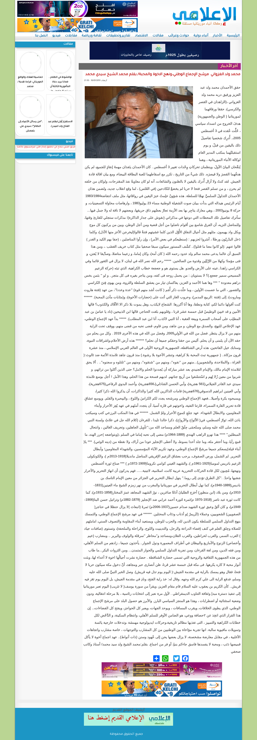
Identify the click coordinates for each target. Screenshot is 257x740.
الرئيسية (233, 36)
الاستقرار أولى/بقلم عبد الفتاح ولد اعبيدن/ (60, 124)
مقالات (158, 36)
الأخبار (217, 36)
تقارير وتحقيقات (118, 36)
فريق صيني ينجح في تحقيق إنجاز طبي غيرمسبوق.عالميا (46, 147)
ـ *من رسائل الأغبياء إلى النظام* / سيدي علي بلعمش (30, 126)
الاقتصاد (141, 36)
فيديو (56, 36)
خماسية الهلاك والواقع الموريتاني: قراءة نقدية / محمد (30, 82)
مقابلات (71, 36)
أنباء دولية (201, 36)
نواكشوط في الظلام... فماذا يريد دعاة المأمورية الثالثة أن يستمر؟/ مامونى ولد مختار (60, 86)
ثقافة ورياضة (92, 36)
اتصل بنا (41, 36)
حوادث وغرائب (178, 36)
